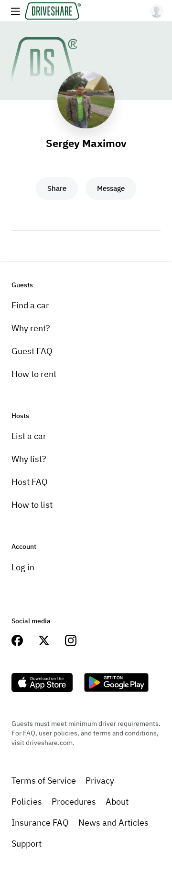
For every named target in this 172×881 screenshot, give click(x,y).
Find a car (30, 305)
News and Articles (113, 822)
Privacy (100, 780)
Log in (22, 567)
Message (111, 188)
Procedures (74, 801)
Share (56, 188)
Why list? (28, 458)
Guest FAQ (32, 351)
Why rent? (30, 328)
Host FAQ (29, 481)
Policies (26, 801)
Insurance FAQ (40, 822)
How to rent (33, 373)
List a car (28, 435)
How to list (32, 504)
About (117, 801)
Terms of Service (43, 780)
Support (26, 843)
